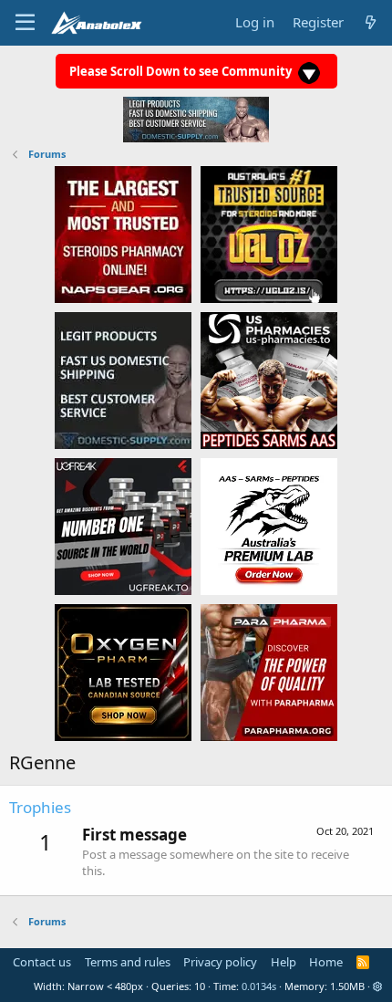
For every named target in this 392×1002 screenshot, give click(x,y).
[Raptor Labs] (269, 526)
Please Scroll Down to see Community (181, 71)
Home (326, 962)
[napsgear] (123, 233)
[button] (378, 986)
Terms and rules (127, 962)
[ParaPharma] (269, 672)
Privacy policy (220, 962)
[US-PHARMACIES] (269, 380)
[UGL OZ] (269, 233)
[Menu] (25, 23)
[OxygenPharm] (123, 672)
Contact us (42, 962)
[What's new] (370, 22)
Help (283, 962)
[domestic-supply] (123, 380)
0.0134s (259, 986)
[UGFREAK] (123, 526)
